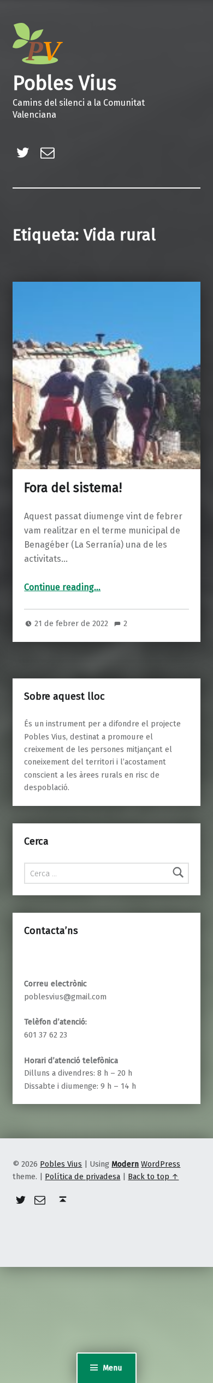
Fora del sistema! (73, 487)
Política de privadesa (82, 1176)
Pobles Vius (64, 83)
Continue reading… (62, 587)
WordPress (160, 1164)
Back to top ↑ (153, 1176)
